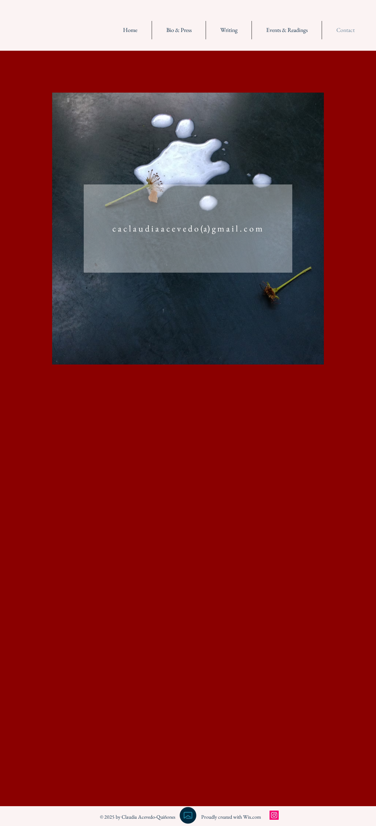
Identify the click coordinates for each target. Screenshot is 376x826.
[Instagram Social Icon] (274, 815)
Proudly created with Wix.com (231, 817)
